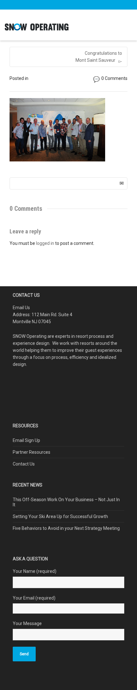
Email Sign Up (26, 440)
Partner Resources (31, 452)
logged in (45, 243)
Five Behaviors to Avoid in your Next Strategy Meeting (66, 528)
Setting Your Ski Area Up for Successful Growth (60, 516)
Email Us (21, 307)
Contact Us (24, 463)
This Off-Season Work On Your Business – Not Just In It (66, 502)
